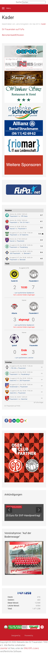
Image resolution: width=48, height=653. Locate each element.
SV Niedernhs (24, 235)
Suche (18, 2)
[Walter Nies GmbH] (23, 64)
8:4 (41, 252)
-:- (42, 367)
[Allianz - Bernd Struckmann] (23, 128)
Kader (43, 24)
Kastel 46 (13, 393)
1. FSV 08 (13, 368)
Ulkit (35, 635)
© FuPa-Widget (38, 402)
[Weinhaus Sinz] (23, 94)
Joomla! (3, 648)
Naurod (12, 241)
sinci (22, 635)
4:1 (41, 221)
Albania (14, 313)
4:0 (41, 258)
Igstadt (14, 345)
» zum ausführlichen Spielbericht (24, 293)
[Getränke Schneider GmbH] (23, 111)
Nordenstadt (14, 387)
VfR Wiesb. (24, 216)
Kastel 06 (14, 281)
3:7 (41, 215)
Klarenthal (24, 399)
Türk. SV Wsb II (24, 222)
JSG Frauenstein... (15, 253)
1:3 (41, 246)
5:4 (40, 234)
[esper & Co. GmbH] (23, 51)
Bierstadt (22, 259)
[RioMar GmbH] (23, 145)
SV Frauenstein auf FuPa (12, 406)
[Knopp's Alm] (23, 78)
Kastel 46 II (13, 380)
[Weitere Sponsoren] (23, 165)
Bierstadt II (27, 253)
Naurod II (12, 228)
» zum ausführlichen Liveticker (24, 358)
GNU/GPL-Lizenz (31, 648)
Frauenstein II (14, 216)
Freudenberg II (25, 374)
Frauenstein (13, 222)
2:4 (41, 240)
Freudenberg (24, 247)
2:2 (41, 227)
